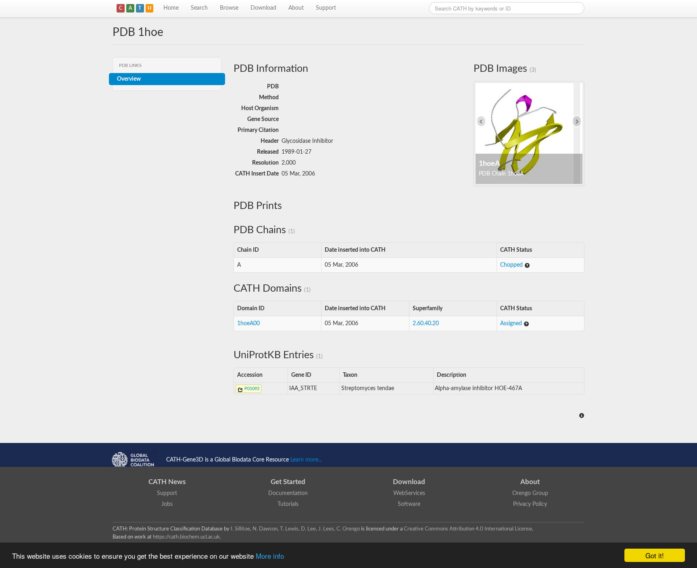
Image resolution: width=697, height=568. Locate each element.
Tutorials (288, 504)
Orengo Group (530, 493)
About (296, 8)
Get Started (288, 481)
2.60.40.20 (426, 323)
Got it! (654, 555)
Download (263, 8)
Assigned (512, 323)
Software (409, 504)
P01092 (251, 388)
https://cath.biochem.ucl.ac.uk (186, 537)
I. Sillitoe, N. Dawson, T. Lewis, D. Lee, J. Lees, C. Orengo (295, 528)
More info (270, 556)
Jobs (167, 504)
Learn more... (306, 460)
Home (171, 8)
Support (326, 8)
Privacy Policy (530, 504)
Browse (229, 8)
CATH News (167, 481)
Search (199, 8)
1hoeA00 (248, 323)
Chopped (512, 265)
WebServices (409, 493)
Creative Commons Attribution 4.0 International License (468, 528)
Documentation (288, 493)
